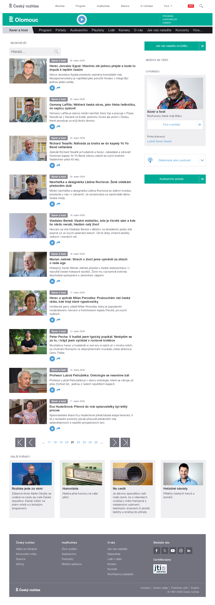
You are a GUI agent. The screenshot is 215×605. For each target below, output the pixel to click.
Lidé (111, 30)
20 (66, 442)
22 (78, 442)
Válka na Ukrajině (26, 549)
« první (20, 442)
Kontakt (112, 569)
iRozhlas (60, 6)
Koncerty (182, 30)
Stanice (125, 6)
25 (96, 442)
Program (80, 6)
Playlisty (98, 30)
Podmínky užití (179, 588)
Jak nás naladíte (159, 30)
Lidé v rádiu (115, 559)
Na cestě (119, 488)
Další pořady (20, 456)
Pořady (61, 30)
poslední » (125, 442)
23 (84, 442)
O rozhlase (147, 6)
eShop (20, 564)
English (195, 588)
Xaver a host (156, 111)
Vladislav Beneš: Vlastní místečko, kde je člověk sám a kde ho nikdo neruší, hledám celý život (93, 222)
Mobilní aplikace (72, 564)
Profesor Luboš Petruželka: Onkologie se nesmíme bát (89, 375)
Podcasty (68, 559)
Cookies (145, 588)
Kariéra (112, 564)
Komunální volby (26, 554)
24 (90, 442)
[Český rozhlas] (24, 6)
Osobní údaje (160, 588)
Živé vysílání (69, 549)
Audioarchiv (170, 19)
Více (198, 30)
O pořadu (153, 71)
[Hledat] (201, 6)
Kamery (167, 23)
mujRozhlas (103, 6)
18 (55, 442)
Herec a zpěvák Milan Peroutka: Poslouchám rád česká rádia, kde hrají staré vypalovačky (90, 299)
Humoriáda (70, 488)
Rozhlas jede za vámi (27, 488)
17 (49, 442)
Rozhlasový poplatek (120, 574)
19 (60, 442)
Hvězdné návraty (175, 488)
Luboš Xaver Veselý (159, 141)
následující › (114, 442)
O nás (138, 30)
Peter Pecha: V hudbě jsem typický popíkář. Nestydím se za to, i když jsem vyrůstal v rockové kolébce (91, 338)
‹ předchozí (30, 442)
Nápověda (114, 554)
